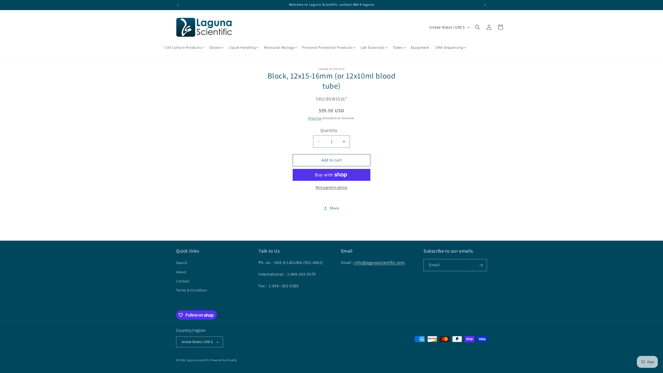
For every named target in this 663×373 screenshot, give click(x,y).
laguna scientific (198, 360)
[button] (184, 47)
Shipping (314, 118)
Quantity (328, 130)
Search (182, 262)
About (181, 272)
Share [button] (334, 208)
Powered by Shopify (223, 360)
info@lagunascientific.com (379, 262)
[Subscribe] (481, 265)
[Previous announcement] (178, 5)
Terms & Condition (191, 290)
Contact (182, 281)
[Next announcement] (485, 5)
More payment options (332, 187)
